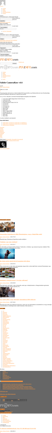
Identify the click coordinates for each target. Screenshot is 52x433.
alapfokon (5, 312)
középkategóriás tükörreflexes (9, 365)
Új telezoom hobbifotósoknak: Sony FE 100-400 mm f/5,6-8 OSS (18, 428)
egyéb (4, 79)
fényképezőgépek (6, 319)
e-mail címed (15, 26)
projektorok (5, 340)
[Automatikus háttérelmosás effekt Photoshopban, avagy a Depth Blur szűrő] (7, 231)
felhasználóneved (16, 18)
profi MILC (5, 364)
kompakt (4, 356)
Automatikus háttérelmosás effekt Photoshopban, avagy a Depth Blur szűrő (21, 234)
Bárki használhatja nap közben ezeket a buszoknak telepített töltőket (17, 386)
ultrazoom (5, 357)
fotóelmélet (5, 320)
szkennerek (5, 341)
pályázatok (5, 336)
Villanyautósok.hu (18, 381)
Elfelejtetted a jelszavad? (5, 22)
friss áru (4, 325)
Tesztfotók (5, 347)
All (3, 311)
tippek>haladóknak (7, 348)
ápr (12, 400)
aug (18, 399)
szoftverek (5, 342)
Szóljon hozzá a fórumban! (8, 125)
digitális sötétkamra (7, 316)
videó (4, 352)
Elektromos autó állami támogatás (8, 394)
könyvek (4, 331)
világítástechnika (6, 353)
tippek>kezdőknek (7, 349)
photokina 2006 (6, 337)
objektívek (5, 334)
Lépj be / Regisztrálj (7, 31)
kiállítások (5, 329)
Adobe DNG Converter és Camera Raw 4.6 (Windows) (15, 122)
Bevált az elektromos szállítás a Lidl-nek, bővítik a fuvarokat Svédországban (19, 388)
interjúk (4, 326)
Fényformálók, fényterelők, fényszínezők (14, 139)
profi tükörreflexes (7, 366)
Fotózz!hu (5, 375)
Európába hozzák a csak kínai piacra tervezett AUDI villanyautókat (17, 384)
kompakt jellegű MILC (8, 360)
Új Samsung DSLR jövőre (13, 140)
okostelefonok (6, 335)
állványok (5, 313)
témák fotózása (6, 346)
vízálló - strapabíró (7, 359)
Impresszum (5, 372)
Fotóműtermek (6, 378)
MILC (4, 373)
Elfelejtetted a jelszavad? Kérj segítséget (8, 40)
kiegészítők (5, 330)
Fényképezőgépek (6, 12)
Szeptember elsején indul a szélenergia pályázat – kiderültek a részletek (18, 387)
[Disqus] (26, 166)
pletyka (4, 339)
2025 (4, 400)
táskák (4, 343)
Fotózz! (4, 13)
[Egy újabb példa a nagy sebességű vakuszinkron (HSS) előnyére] (7, 297)
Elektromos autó (4, 391)
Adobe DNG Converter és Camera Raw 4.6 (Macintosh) (15, 123)
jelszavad (14, 19)
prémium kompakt (6, 358)
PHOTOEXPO (6, 376)
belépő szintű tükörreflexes (8, 363)
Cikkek (4, 11)
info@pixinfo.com (9, 411)
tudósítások (5, 351)
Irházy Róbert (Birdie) (4, 87)
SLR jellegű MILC (7, 362)
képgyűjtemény (6, 328)
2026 (4, 399)
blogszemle (5, 314)
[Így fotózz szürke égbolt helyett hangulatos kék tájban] (7, 258)
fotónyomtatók (6, 322)
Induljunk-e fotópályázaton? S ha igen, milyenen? (14, 280)
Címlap (4, 8)
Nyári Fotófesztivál (7, 377)
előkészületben (6, 317)
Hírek (4, 9)
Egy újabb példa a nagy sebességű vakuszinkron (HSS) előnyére (18, 299)
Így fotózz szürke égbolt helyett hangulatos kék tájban (15, 261)
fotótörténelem (6, 323)
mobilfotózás (5, 332)
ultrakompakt (5, 354)
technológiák (5, 345)
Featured (4, 318)
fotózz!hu (5, 324)
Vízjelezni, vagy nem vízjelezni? (8, 242)
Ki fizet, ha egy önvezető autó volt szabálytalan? (13, 385)
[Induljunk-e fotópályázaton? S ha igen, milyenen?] (7, 277)
